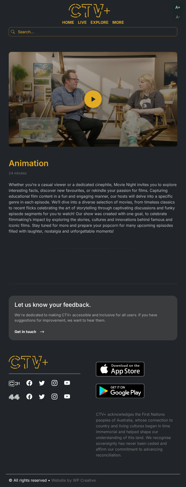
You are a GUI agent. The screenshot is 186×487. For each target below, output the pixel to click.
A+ (177, 7)
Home (68, 22)
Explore (99, 22)
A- (178, 17)
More (118, 22)
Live (82, 22)
